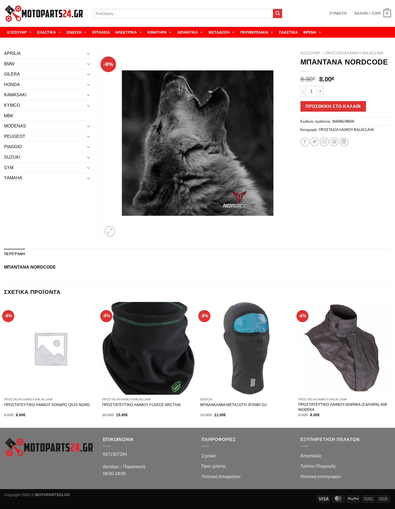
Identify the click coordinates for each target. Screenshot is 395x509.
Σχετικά (209, 456)
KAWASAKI (15, 94)
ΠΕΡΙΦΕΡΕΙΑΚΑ (254, 32)
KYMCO (12, 105)
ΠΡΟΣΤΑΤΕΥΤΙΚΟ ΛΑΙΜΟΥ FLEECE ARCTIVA (141, 405)
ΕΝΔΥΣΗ (74, 32)
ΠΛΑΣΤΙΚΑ (288, 32)
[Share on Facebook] (305, 141)
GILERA (12, 74)
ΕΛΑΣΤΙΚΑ (46, 32)
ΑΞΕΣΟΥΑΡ (17, 32)
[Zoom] (110, 231)
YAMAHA (13, 178)
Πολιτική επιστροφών (320, 476)
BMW (9, 64)
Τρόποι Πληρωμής (318, 466)
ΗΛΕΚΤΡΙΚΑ (126, 32)
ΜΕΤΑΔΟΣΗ (219, 32)
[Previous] (4, 364)
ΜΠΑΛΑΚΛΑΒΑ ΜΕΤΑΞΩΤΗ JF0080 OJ (233, 405)
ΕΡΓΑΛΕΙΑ (101, 32)
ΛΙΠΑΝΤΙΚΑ (187, 32)
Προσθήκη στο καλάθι (333, 106)
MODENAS (15, 126)
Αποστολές (311, 456)
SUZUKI (12, 157)
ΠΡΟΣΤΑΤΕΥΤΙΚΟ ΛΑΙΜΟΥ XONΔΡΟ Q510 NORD (47, 405)
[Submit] (277, 13)
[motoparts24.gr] (44, 13)
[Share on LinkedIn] (344, 141)
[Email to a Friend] (324, 141)
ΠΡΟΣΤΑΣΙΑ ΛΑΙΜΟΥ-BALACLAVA (354, 53)
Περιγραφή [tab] (14, 254)
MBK (8, 115)
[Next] (391, 364)
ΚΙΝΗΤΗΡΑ (157, 32)
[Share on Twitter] (314, 141)
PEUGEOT (14, 136)
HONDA (12, 84)
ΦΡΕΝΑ (309, 32)
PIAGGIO (13, 146)
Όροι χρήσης (214, 466)
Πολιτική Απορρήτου (221, 476)
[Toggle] (88, 53)
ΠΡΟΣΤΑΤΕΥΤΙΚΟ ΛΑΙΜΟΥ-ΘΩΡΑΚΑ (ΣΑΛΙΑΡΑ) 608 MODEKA (342, 407)
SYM (8, 167)
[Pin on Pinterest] (334, 141)
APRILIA (12, 53)
